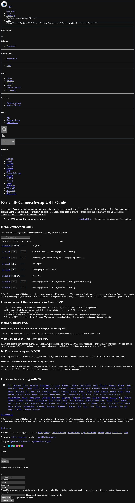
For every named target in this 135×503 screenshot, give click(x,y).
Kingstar (96, 397)
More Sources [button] (7, 414)
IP (2, 475)
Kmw (65, 400)
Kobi (116, 400)
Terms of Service (59, 432)
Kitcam (11, 400)
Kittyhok (19, 400)
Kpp (98, 406)
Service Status (81, 23)
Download (10, 11)
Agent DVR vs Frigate (41, 441)
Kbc (129, 388)
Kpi (92, 406)
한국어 (9, 181)
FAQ (30, 23)
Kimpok (103, 394)
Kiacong (80, 394)
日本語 (9, 178)
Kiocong (113, 397)
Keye (27, 394)
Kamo (95, 385)
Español (9, 166)
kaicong (57, 385)
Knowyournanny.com (95, 400)
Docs (8, 13)
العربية (9, 161)
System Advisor (68, 23)
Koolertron (51, 406)
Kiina (88, 394)
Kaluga (75, 385)
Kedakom (46, 391)
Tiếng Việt (10, 188)
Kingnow (86, 397)
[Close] (2, 36)
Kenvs (120, 391)
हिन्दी (8, 171)
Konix (10, 406)
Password (5, 485)
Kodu (18, 403)
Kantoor (22, 388)
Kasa (79, 388)
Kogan (43, 403)
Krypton (123, 406)
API (59, 23)
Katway (105, 388)
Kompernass (81, 403)
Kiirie (95, 394)
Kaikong (65, 385)
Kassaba (86, 388)
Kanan (121, 385)
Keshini (11, 394)
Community (53, 23)
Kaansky (17, 385)
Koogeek (41, 406)
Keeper (74, 391)
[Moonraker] (12, 446)
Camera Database (40, 23)
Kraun (104, 406)
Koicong (60, 403)
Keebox (56, 391)
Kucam (28, 409)
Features (15, 23)
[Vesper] (22, 446)
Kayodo (122, 388)
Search (5, 462)
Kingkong (66, 397)
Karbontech (48, 388)
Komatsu (70, 403)
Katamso (96, 388)
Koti (79, 406)
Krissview (113, 406)
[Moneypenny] (17, 446)
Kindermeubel (14, 397)
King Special (35, 397)
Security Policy (104, 432)
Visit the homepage (18, 437)
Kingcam (46, 397)
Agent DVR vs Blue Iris (20, 441)
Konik (127, 403)
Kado (25, 385)
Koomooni (62, 406)
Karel (63, 388)
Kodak (10, 403)
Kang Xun (12, 388)
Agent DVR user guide (46, 437)
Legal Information (88, 432)
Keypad (35, 394)
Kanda (128, 385)
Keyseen (44, 394)
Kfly (64, 394)
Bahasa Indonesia (13, 173)
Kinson (105, 397)
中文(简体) (11, 191)
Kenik (96, 391)
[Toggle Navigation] (12, 142)
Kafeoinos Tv (45, 385)
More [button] (8, 20)
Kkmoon (29, 400)
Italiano (9, 175)
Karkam (71, 388)
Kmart (58, 400)
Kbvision (20, 391)
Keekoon (65, 391)
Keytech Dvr (55, 394)
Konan (103, 403)
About (9, 23)
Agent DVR (12, 59)
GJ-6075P (6, 252)
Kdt (38, 391)
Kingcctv (56, 397)
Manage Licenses (29, 18)
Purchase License (14, 18)
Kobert (109, 400)
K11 (9, 385)
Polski (9, 183)
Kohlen (52, 403)
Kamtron (112, 385)
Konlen (18, 406)
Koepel (25, 403)
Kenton (113, 391)
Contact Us (92, 23)
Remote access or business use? (113, 219)
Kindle (24, 397)
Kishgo (127, 397)
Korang (72, 406)
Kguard (72, 394)
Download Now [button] (84, 219)
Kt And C (18, 409)
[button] (3, 137)
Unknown (6, 246)
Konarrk (111, 403)
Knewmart (79, 400)
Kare (57, 388)
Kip (120, 397)
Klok (51, 400)
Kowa (85, 406)
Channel (4, 492)
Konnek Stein (29, 406)
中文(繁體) (11, 193)
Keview (19, 394)
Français (9, 168)
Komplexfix (93, 403)
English (9, 159)
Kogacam (35, 403)
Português (10, 186)
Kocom (124, 400)
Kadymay (34, 385)
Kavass (113, 388)
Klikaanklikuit (41, 400)
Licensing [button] (10, 15)
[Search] (4, 129)
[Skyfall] (14, 446)
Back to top (6, 428)
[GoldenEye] (19, 446)
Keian (89, 391)
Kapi (30, 388)
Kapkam (37, 388)
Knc (71, 400)
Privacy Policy (44, 432)
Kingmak (76, 397)
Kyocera (36, 409)
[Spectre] (9, 446)
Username (5, 480)
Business (23, 23)
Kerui (128, 391)
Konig (120, 403)
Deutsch (9, 164)
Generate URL (7, 501)
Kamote (103, 385)
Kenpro (104, 391)
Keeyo (82, 391)
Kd (27, 391)
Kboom (11, 391)
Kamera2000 (85, 385)
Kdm (33, 391)
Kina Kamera (114, 394)
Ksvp (10, 409)
